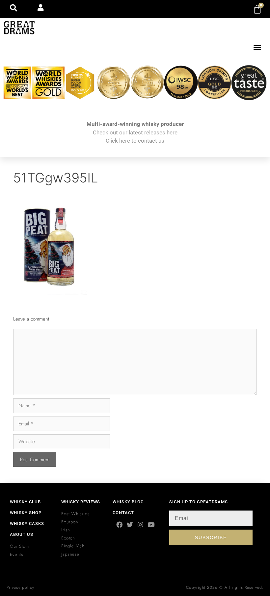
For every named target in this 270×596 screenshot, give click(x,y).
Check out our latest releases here (135, 132)
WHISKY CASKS (27, 523)
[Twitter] (130, 524)
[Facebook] (119, 524)
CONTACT (123, 512)
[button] (257, 47)
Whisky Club (25, 501)
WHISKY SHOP (25, 512)
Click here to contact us (135, 140)
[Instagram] (140, 524)
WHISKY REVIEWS (80, 501)
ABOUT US (21, 534)
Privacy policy (20, 587)
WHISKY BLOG (128, 501)
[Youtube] (151, 524)
